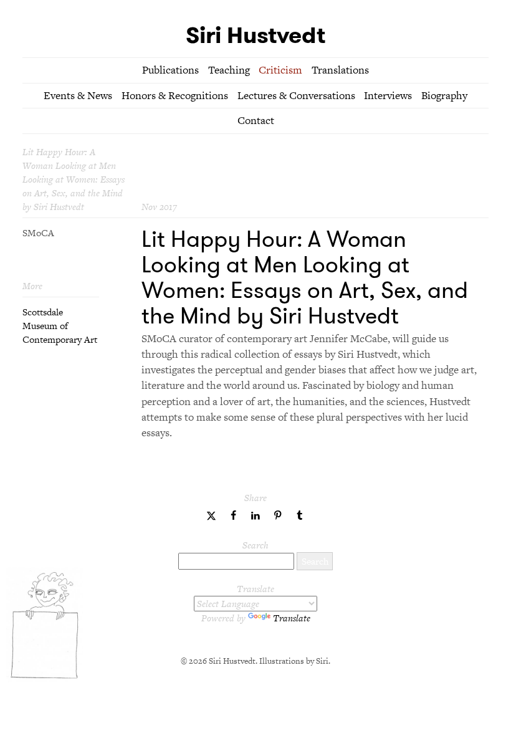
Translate (291, 617)
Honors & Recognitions (175, 95)
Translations (340, 69)
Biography (444, 95)
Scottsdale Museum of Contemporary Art (59, 325)
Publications (170, 69)
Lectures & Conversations (296, 95)
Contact (255, 120)
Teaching (229, 69)
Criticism (280, 69)
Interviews (388, 95)
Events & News (78, 95)
